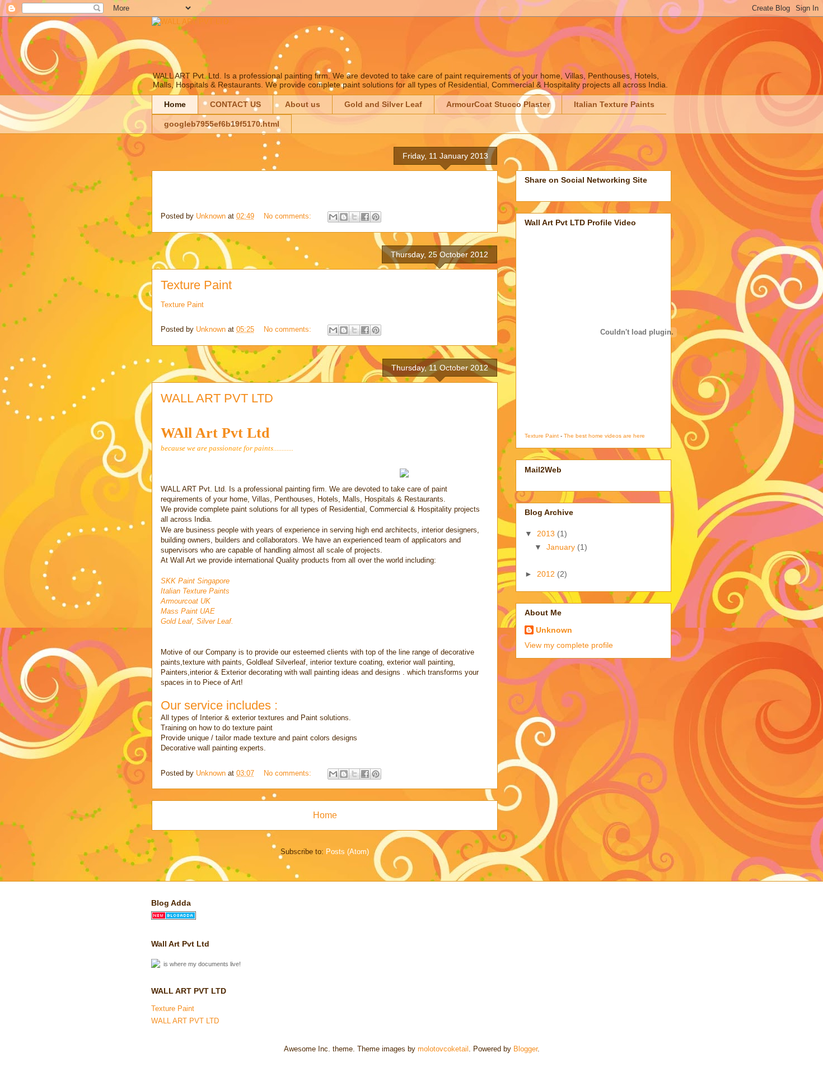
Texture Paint (196, 285)
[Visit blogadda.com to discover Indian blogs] (173, 917)
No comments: (289, 216)
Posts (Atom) (347, 851)
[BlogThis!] (343, 216)
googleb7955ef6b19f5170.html (221, 123)
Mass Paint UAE (188, 611)
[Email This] (333, 216)
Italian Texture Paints (614, 104)
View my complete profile (569, 645)
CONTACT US (235, 104)
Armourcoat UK (186, 601)
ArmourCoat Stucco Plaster (498, 104)
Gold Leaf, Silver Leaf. (197, 621)
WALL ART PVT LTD (217, 398)
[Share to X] (354, 216)
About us (302, 104)
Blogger (525, 1049)
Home (175, 104)
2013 (547, 533)
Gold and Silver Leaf (383, 104)
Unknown (554, 629)
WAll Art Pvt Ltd (215, 433)
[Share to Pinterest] (375, 216)
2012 (547, 573)
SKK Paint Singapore (195, 581)
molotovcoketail (443, 1049)
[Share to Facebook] (365, 216)
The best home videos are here (604, 436)
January (561, 547)
